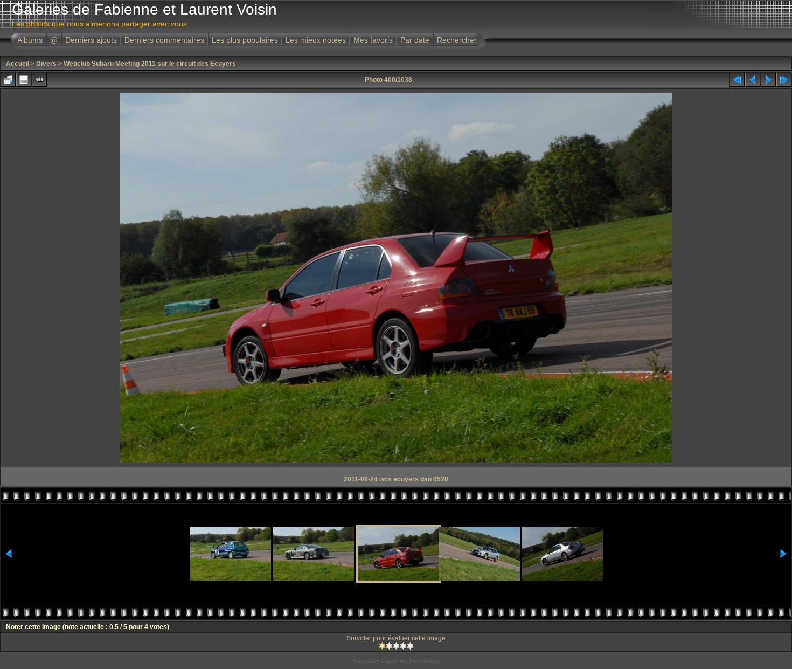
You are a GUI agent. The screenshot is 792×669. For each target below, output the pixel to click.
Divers (46, 63)
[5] (410, 646)
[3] (396, 646)
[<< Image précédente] (752, 80)
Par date (414, 40)
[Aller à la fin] (783, 80)
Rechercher (457, 40)
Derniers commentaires (164, 40)
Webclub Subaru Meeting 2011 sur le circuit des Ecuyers (150, 63)
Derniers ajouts (91, 40)
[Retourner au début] (737, 80)
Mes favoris (373, 40)
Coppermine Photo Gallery (410, 661)
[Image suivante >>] (768, 80)
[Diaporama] (39, 80)
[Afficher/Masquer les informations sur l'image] (23, 80)
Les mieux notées (316, 40)
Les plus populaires (245, 40)
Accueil (17, 63)
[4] (403, 646)
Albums (30, 40)
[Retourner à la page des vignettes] (8, 80)
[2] (389, 646)
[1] (382, 646)
